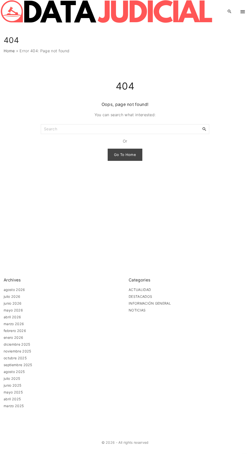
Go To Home (125, 155)
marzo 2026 (14, 324)
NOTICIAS (137, 310)
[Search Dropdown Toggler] (229, 11)
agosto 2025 (14, 372)
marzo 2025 (14, 406)
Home (9, 50)
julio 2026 (12, 296)
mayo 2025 (13, 392)
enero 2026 (13, 337)
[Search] (204, 129)
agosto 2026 (14, 290)
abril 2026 (12, 317)
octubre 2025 (15, 358)
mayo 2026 (13, 310)
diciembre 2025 (17, 344)
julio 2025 (12, 378)
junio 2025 (12, 385)
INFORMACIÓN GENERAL (150, 303)
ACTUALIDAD (140, 290)
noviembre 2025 (17, 351)
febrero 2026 (15, 331)
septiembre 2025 (18, 365)
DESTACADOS (140, 296)
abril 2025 (12, 399)
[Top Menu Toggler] (242, 11)
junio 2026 (12, 303)
